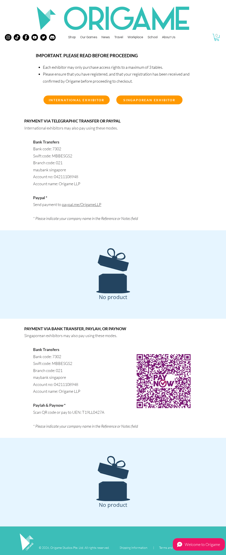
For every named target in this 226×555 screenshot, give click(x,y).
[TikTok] (17, 37)
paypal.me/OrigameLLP (81, 204)
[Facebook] (26, 37)
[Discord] (52, 37)
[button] (217, 37)
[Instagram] (8, 37)
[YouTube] (34, 37)
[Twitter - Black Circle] (43, 37)
